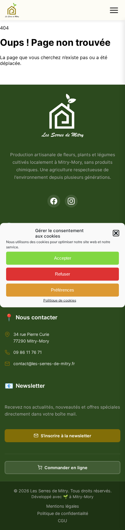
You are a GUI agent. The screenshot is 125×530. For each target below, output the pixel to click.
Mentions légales (62, 506)
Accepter (62, 258)
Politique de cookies (59, 300)
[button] (116, 233)
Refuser (62, 274)
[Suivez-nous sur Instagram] (71, 201)
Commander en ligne (66, 467)
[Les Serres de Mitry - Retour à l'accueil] (12, 10)
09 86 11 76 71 (27, 352)
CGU (62, 520)
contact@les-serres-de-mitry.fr (44, 363)
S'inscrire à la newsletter (66, 435)
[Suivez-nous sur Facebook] (53, 201)
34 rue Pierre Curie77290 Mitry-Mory (31, 337)
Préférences (62, 289)
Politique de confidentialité (62, 513)
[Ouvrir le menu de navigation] (114, 10)
